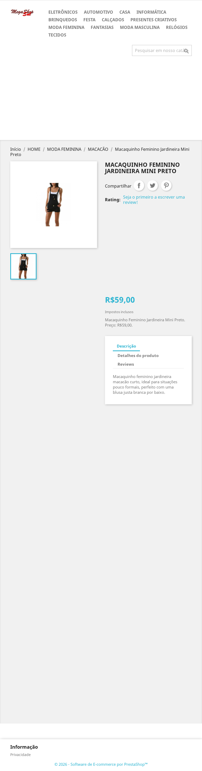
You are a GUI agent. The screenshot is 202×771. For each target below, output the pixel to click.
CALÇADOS (113, 20)
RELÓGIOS (177, 27)
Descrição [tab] (126, 346)
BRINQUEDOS (62, 20)
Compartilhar (139, 185)
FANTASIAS (102, 27)
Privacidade (20, 754)
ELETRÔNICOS (63, 12)
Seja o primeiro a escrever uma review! (154, 199)
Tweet (152, 185)
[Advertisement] (102, 100)
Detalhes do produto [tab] (138, 355)
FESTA (89, 20)
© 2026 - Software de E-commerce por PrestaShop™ (101, 764)
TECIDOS (57, 35)
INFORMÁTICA (151, 12)
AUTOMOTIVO (98, 12)
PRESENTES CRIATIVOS (153, 20)
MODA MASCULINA (140, 27)
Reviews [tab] (126, 364)
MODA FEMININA (66, 27)
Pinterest (166, 185)
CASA (124, 12)
